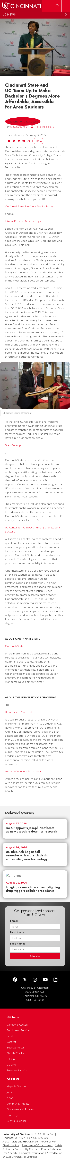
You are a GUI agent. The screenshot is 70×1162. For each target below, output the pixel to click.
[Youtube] (45, 979)
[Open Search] (57, 6)
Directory (12, 1115)
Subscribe (35, 956)
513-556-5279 (45, 126)
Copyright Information (31, 1153)
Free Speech (10, 1153)
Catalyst (11, 1041)
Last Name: (17, 943)
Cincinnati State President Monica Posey (29, 206)
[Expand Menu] (66, 14)
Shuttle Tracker (16, 1053)
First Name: (17, 932)
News (10, 1098)
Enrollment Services (19, 1030)
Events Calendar (17, 1120)
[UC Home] (21, 6)
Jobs (9, 1092)
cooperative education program (24, 771)
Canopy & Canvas (17, 1024)
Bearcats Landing (17, 1070)
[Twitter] (25, 979)
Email (10, 1036)
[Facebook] (15, 979)
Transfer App (13, 445)
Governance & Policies (20, 1109)
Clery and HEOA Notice (25, 1141)
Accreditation (54, 1153)
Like (37, 141)
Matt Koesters (18, 126)
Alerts (6, 1141)
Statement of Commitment (37, 1145)
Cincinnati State (14, 646)
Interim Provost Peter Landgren (24, 221)
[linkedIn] (55, 979)
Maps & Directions (18, 1086)
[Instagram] (35, 979)
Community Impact (18, 1103)
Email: (14, 920)
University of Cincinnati (18, 712)
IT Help (11, 1059)
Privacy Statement (51, 1149)
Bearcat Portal (15, 1047)
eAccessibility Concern (26, 1149)
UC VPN (11, 1064)
